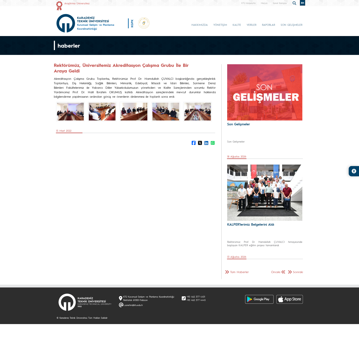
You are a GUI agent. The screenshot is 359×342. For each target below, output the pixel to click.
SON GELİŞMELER (291, 24)
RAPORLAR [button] (268, 24)
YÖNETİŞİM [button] (220, 24)
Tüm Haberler (239, 272)
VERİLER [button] (251, 24)
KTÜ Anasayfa (248, 2)
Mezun (264, 2)
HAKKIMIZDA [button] (199, 24)
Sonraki (298, 272)
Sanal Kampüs (280, 2)
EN (302, 2)
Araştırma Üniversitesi (77, 3)
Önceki (275, 272)
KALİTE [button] (237, 24)
